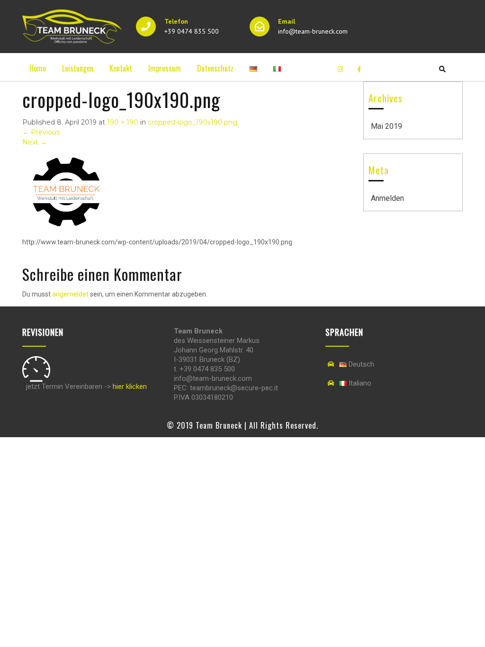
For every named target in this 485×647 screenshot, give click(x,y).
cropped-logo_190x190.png (192, 122)
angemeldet (70, 294)
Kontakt (120, 68)
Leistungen (77, 68)
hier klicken (130, 386)
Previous (41, 132)
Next (34, 142)
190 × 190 (122, 122)
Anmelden (387, 198)
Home (37, 68)
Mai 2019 (386, 126)
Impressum (164, 68)
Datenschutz (215, 68)
